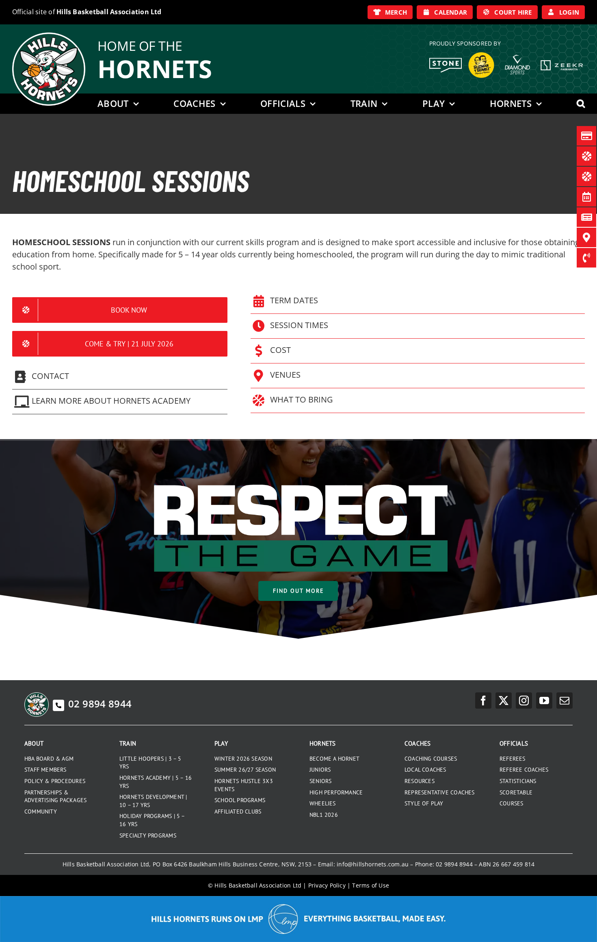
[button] (581, 103)
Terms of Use (370, 885)
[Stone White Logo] (445, 61)
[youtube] (544, 700)
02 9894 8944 (100, 703)
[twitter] (503, 700)
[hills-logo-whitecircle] (48, 35)
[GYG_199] (481, 54)
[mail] (564, 700)
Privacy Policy (327, 885)
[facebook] (483, 700)
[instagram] (524, 700)
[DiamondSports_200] (517, 52)
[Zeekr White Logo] (562, 61)
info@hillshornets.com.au (373, 864)
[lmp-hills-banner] (298, 899)
